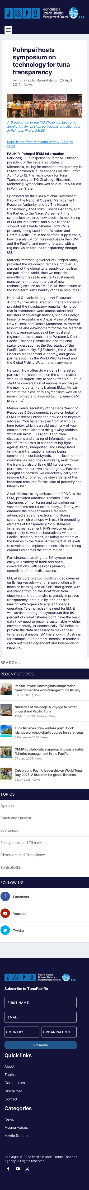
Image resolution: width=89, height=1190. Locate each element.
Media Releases (18, 1135)
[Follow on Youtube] (18, 1168)
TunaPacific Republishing (37, 80)
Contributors (15, 1082)
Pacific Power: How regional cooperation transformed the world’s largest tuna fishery (47, 688)
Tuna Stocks (10, 867)
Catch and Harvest (15, 818)
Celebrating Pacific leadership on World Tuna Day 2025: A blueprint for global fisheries (48, 772)
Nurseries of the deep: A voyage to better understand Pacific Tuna (46, 709)
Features (42, 716)
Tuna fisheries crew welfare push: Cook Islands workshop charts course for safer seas (49, 730)
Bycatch (7, 805)
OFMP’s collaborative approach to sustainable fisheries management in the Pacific (49, 751)
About (9, 1066)
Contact (11, 1099)
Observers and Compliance (22, 854)
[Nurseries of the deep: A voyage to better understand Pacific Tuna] (6, 710)
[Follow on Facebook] (8, 1168)
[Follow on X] (27, 1168)
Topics (10, 1074)
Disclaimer (13, 1091)
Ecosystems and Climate (20, 842)
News (28, 84)
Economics (9, 830)
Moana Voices (16, 1127)
